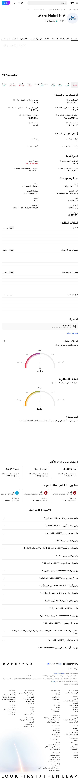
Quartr (53, 681)
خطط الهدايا (56, 699)
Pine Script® (74, 749)
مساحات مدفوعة (29, 726)
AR (19, 3)
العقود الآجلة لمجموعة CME (52, 718)
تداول (32, 709)
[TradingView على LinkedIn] (15, 663)
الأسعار (58, 695)
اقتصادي (75, 728)
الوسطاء (57, 707)
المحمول (75, 755)
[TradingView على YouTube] (23, 663)
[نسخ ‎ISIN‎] (19, 208)
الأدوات (13, 693)
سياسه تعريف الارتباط (53, 761)
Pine (76, 711)
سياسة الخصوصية (54, 759)
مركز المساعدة (55, 734)
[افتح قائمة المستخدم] (14, 3)
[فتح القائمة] (77, 3)
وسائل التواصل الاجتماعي (26, 693)
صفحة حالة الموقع (54, 770)
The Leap (57, 711)
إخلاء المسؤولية (55, 757)
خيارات (76, 745)
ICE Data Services (59, 673)
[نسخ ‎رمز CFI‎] (69, 215)
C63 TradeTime (55, 749)
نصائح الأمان (56, 766)
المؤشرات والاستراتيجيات (26, 720)
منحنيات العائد (74, 742)
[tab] (11, 227)
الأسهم (76, 699)
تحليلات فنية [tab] (24, 39)
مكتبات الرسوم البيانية (9, 695)
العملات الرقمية (73, 705)
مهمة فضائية (56, 730)
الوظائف (57, 736)
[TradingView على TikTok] (7, 663)
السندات (75, 703)
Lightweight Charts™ (8, 697)
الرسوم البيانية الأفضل (71, 693)
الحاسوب (75, 757)
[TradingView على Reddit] (4, 663)
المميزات (57, 693)
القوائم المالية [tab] (64, 39)
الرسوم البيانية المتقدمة (8, 699)
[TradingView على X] (31, 663)
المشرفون (31, 703)
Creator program (28, 699)
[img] (47, 21)
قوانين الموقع (30, 701)
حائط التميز (30, 695)
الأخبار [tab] (47, 39)
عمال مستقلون (29, 724)
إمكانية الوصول (55, 763)
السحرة (31, 722)
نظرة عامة (57, 705)
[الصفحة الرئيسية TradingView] (72, 3)
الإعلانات (13, 707)
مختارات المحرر (29, 714)
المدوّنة (58, 732)
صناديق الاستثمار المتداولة (70, 701)
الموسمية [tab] (7, 39)
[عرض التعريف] (67, 100)
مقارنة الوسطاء (55, 709)
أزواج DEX (75, 709)
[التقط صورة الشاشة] (24, 45)
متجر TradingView (54, 745)
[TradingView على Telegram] (11, 663)
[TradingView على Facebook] (27, 663)
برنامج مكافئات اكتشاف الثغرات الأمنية (48, 768)
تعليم (32, 711)
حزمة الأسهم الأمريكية (53, 722)
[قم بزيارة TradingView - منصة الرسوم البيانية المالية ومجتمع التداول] (10, 75)
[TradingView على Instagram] (19, 663)
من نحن (57, 728)
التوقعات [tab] (15, 39)
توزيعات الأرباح (74, 732)
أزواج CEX (75, 707)
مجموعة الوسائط (55, 739)
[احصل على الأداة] (20, 45)
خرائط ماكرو (74, 747)
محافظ (76, 740)
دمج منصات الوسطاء (9, 709)
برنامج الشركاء (11, 711)
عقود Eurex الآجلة (54, 720)
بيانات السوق (56, 697)
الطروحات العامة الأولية (71, 734)
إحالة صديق (30, 697)
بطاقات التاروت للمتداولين (52, 747)
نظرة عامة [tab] (74, 39)
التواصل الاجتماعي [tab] (36, 39)
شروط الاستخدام (55, 755)
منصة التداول (11, 701)
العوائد (76, 730)
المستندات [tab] (54, 39)
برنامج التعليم (11, 714)
